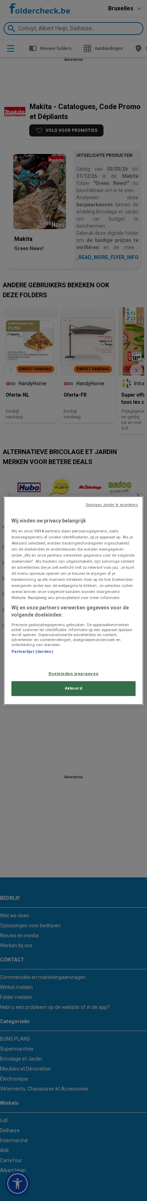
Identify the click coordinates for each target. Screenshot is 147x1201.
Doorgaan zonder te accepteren (112, 504)
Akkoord (73, 688)
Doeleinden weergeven (73, 673)
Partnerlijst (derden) (32, 651)
